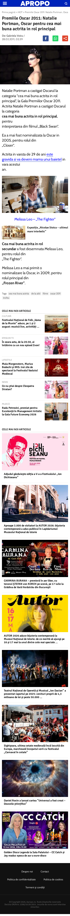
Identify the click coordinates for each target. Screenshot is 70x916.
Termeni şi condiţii (35, 887)
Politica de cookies (53, 879)
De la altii (35, 293)
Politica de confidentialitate (21, 879)
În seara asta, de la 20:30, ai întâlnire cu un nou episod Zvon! (20, 343)
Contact (45, 871)
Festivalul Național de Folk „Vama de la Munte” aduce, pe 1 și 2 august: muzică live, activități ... (21, 323)
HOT (20, 12)
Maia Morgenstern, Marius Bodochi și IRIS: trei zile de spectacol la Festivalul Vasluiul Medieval (20, 368)
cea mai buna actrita (19, 293)
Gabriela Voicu (14, 35)
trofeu (6, 297)
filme (45, 293)
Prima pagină (8, 12)
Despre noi (27, 871)
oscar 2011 (55, 293)
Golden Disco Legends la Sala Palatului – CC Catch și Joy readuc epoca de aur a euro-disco (34, 854)
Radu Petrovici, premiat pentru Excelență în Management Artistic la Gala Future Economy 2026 (22, 411)
